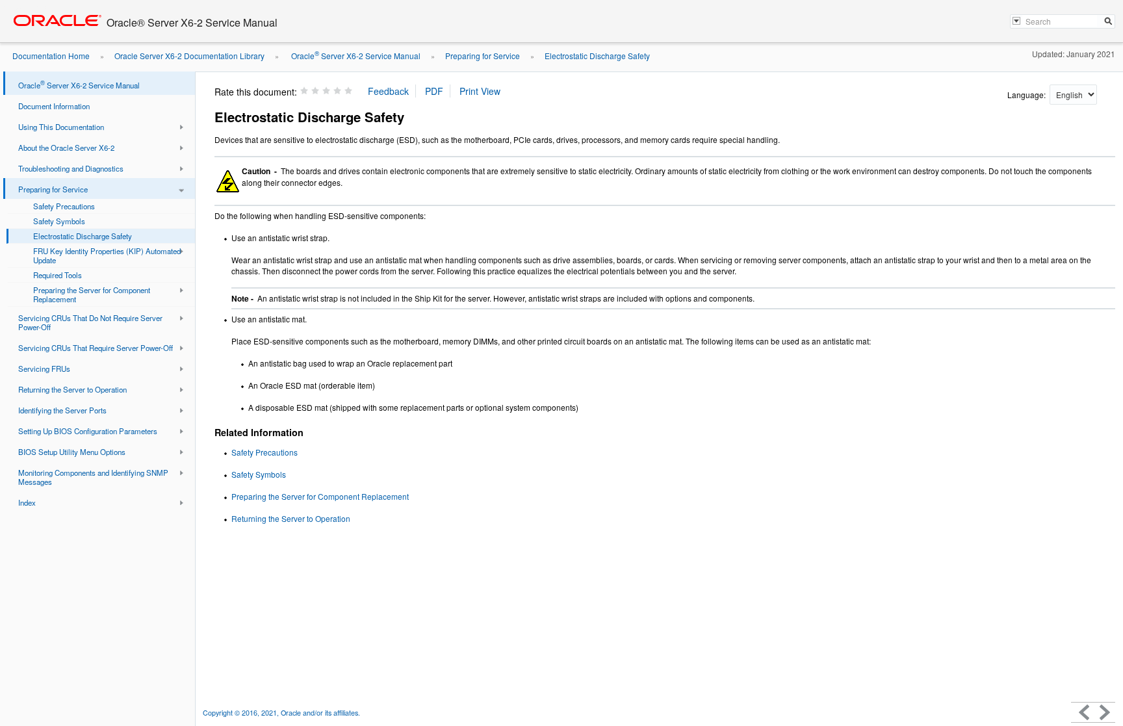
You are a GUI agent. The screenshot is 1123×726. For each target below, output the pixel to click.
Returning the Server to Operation (290, 518)
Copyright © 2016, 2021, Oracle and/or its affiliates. (282, 713)
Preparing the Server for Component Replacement (320, 496)
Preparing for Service (482, 55)
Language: (1027, 94)
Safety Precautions (264, 452)
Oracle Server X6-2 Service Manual (354, 55)
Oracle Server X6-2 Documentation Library (189, 55)
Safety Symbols (258, 474)
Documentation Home (51, 55)
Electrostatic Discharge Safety (597, 55)
